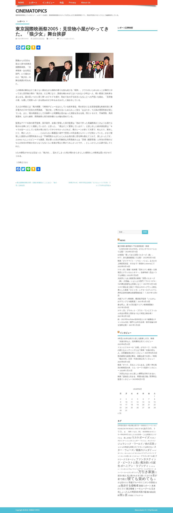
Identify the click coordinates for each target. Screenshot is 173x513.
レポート (33, 2)
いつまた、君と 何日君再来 (140, 432)
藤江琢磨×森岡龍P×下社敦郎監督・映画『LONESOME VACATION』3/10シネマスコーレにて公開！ (137, 249)
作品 (62, 2)
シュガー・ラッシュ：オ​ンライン (144, 441)
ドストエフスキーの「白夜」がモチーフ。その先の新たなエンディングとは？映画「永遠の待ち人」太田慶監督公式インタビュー (137, 350)
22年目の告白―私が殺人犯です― (129, 425)
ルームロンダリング (131, 472)
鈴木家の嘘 (141, 491)
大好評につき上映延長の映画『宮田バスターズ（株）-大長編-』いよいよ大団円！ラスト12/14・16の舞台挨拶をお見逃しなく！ (137, 281)
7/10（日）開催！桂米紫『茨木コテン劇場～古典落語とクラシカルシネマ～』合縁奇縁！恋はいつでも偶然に (137, 272)
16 (120, 405)
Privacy (72, 2)
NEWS (21, 2)
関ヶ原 (123, 495)
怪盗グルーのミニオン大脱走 (142, 482)
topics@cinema (22, 38)
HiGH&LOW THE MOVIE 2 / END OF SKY (130, 429)
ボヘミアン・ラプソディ (134, 466)
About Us (85, 2)
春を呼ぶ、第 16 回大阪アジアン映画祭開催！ (136, 304)
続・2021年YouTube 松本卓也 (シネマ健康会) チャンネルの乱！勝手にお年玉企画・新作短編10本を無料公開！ (137, 322)
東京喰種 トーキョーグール (138, 488)
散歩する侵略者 (130, 485)
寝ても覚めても (140, 478)
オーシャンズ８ (127, 441)
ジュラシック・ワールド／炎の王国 (136, 443)
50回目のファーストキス (149, 425)
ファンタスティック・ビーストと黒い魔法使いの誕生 (137, 462)
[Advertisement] (137, 128)
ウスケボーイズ (140, 437)
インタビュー (48, 2)
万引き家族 (146, 472)
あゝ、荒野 (127, 432)
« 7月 (119, 413)
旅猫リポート (145, 485)
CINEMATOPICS (31, 11)
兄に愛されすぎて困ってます (138, 475)
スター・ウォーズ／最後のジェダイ (137, 448)
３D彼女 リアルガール (135, 495)
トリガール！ (136, 456)
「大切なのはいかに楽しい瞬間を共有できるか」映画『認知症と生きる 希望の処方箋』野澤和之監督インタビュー (137, 376)
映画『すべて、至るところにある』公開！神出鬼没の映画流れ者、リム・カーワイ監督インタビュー (137, 368)
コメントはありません (66, 38)
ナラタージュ (129, 459)
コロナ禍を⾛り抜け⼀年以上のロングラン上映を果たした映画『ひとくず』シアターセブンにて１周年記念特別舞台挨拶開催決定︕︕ (137, 290)
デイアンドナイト (148, 453)
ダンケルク (138, 453)
